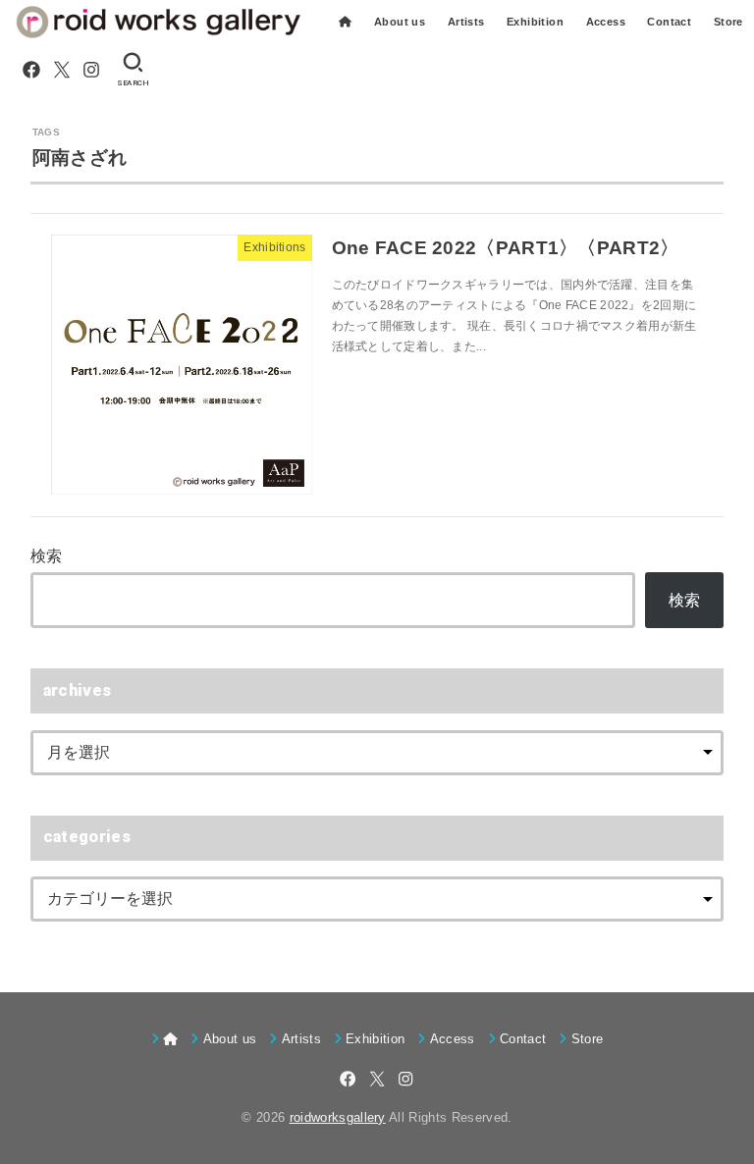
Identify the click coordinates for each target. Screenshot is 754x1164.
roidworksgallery (338, 1117)
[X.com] (62, 70)
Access (605, 21)
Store (728, 21)
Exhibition (535, 21)
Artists (466, 21)
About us (399, 21)
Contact (669, 21)
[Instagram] (91, 70)
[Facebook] (31, 70)
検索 (46, 555)
